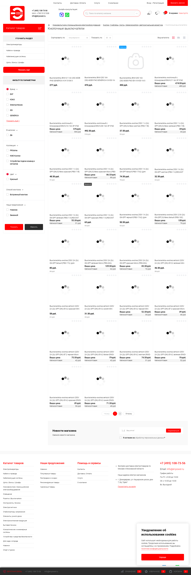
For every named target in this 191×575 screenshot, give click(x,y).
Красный (14, 179)
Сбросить (33, 227)
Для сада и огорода (10, 541)
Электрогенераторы (14, 44)
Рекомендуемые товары (49, 482)
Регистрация (158, 3)
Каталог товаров (15, 28)
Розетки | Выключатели (12, 498)
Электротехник (16, 105)
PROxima (13, 150)
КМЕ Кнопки (15, 156)
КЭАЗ (12, 99)
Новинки (6, 545)
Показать (14, 227)
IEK (11, 110)
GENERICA (14, 115)
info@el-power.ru (39, 16)
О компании (113, 3)
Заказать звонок (177, 3)
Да (11, 135)
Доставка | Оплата (78, 3)
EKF (11, 94)
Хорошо (162, 557)
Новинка (13, 210)
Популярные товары (48, 474)
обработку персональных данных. (149, 438)
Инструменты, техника (11, 503)
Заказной (14, 215)
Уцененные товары (47, 487)
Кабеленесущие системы (16, 56)
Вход (149, 3)
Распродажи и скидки (48, 478)
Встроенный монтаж (19, 195)
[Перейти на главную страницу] (18, 13)
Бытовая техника (9, 525)
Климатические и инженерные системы (15, 531)
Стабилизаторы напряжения (14, 512)
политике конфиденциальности (154, 549)
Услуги (97, 3)
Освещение (7, 494)
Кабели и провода (13, 50)
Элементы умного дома (12, 516)
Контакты (57, 3)
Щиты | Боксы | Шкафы (15, 62)
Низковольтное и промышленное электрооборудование (16, 488)
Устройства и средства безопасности (17, 537)
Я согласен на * (144, 438)
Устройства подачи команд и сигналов (22, 162)
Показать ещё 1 (13, 121)
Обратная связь (14, 571)
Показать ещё (24, 70)
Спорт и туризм (9, 550)
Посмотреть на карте (127, 487)
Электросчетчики (10, 507)
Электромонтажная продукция (15, 521)
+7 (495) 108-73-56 (39, 11)
